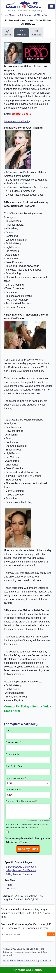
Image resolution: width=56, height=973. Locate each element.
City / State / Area (14, 766)
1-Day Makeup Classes (19, 874)
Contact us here (21, 114)
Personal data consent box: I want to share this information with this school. (26, 826)
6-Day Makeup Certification (21, 866)
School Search (9, 15)
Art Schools (26, 15)
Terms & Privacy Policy (28, 960)
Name (9, 730)
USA (38, 15)
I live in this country (15, 778)
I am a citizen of (13, 789)
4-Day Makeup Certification (21, 870)
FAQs (13, 960)
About (9, 884)
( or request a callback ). (17, 121)
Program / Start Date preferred (21, 801)
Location (10, 888)
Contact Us (45, 960)
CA (45, 15)
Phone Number (12, 754)
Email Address (13, 742)
